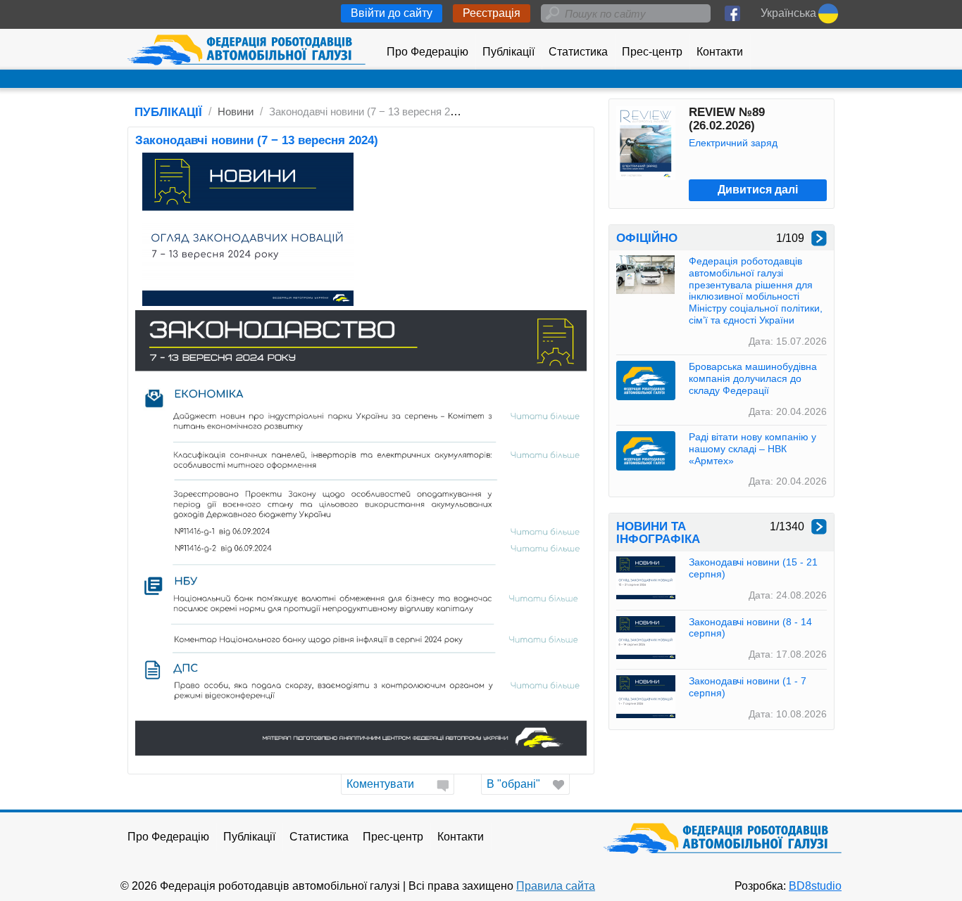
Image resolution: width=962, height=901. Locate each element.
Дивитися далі (758, 190)
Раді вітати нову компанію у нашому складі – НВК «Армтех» (752, 448)
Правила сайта (555, 886)
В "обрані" (513, 784)
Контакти (719, 52)
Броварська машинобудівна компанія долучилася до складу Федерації (753, 378)
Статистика (578, 52)
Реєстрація (491, 13)
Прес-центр (652, 52)
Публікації (508, 52)
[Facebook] (732, 13)
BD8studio (815, 886)
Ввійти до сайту (391, 13)
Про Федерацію (427, 52)
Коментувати (380, 784)
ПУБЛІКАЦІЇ (168, 112)
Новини (236, 111)
